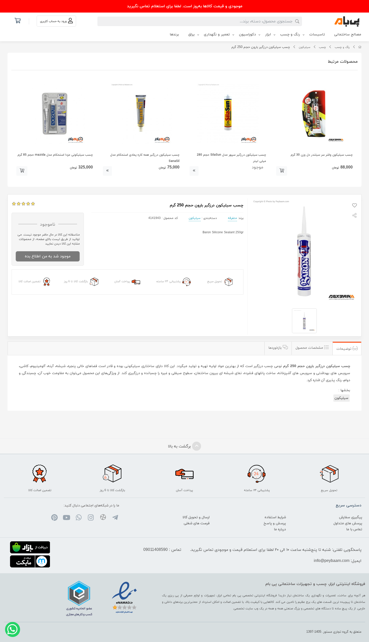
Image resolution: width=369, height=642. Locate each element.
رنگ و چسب (342, 47)
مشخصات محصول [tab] (309, 347)
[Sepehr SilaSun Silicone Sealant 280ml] (228, 113)
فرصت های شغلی (197, 523)
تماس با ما (354, 529)
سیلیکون (304, 47)
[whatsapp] (79, 518)
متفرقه (232, 218)
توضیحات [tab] (344, 348)
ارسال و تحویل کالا (196, 517)
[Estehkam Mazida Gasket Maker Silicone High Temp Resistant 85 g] (54, 113)
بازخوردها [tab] (275, 347)
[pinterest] (54, 518)
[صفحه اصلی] (359, 47)
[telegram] (115, 518)
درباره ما (280, 529)
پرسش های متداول (347, 523)
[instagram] (91, 518)
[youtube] (66, 518)
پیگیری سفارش (350, 517)
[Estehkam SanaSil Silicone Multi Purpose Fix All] (141, 113)
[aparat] (103, 518)
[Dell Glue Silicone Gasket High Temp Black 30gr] (314, 113)
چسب (322, 47)
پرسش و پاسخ (275, 523)
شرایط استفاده (275, 517)
